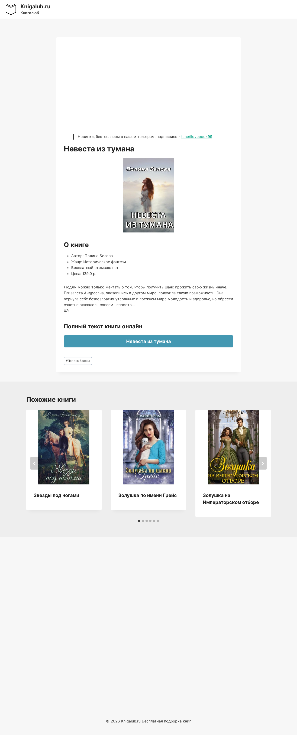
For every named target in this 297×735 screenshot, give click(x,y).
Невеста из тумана (148, 341)
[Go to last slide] (34, 463)
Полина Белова (78, 361)
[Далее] (262, 463)
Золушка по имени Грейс (147, 495)
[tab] (139, 521)
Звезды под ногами (56, 495)
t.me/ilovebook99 (196, 136)
